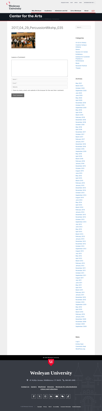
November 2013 (81, 217)
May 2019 (79, 110)
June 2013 (79, 227)
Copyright (39, 406)
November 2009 (81, 321)
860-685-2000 (70, 380)
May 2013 (79, 229)
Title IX (49, 406)
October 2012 (80, 246)
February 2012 (80, 263)
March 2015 (79, 180)
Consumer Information (66, 406)
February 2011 (80, 292)
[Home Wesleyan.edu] (51, 362)
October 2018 (80, 124)
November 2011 (81, 270)
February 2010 (80, 314)
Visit (71, 2)
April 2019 (79, 112)
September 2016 (81, 151)
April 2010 (79, 309)
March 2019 (79, 115)
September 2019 (81, 107)
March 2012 (79, 261)
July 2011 (79, 280)
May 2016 (79, 154)
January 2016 (80, 163)
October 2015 (80, 168)
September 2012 (81, 248)
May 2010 (79, 307)
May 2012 (79, 256)
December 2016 (81, 144)
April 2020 (79, 100)
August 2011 (80, 278)
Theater (78, 68)
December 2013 (81, 214)
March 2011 (79, 290)
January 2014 (80, 212)
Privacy (45, 406)
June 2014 (79, 200)
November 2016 (81, 146)
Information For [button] (89, 2)
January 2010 (80, 316)
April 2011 (79, 287)
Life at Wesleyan (76, 10)
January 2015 (80, 185)
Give (80, 2)
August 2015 (80, 171)
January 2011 (80, 295)
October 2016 (80, 149)
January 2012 (80, 265)
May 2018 (79, 127)
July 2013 (79, 224)
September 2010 (81, 304)
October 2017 (80, 134)
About (86, 10)
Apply (76, 2)
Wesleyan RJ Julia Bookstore (66, 387)
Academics (48, 10)
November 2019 (81, 103)
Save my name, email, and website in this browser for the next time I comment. (38, 90)
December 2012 (81, 241)
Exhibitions (79, 54)
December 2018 (81, 120)
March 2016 (79, 158)
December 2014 (81, 188)
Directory (50, 387)
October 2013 (80, 219)
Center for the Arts (25, 16)
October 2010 (80, 302)
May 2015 (79, 175)
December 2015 (81, 166)
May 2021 (79, 83)
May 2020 (79, 98)
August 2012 (80, 251)
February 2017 (80, 139)
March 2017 (79, 137)
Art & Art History (81, 42)
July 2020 (79, 93)
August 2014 (80, 197)
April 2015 (79, 178)
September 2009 (81, 326)
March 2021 (79, 85)
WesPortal (42, 387)
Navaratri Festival (81, 65)
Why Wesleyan (36, 10)
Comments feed (81, 346)
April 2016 (79, 156)
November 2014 (81, 190)
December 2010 (81, 297)
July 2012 (79, 253)
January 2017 (80, 141)
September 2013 (81, 222)
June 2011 (79, 282)
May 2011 (79, 285)
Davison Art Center (82, 52)
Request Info (65, 2)
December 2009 (81, 319)
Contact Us (25, 387)
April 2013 (79, 231)
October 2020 (80, 88)
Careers (34, 387)
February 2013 (80, 236)
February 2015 (80, 183)
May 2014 (79, 202)
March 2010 (79, 312)
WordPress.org (80, 349)
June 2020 (79, 95)
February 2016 (80, 161)
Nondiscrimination (76, 406)
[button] (93, 11)
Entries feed (79, 344)
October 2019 (80, 105)
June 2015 (79, 173)
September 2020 (81, 90)
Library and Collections (49, 389)
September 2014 (81, 195)
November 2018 (81, 122)
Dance (78, 49)
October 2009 (80, 324)
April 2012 (79, 258)
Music (77, 63)
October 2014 (80, 192)
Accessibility (56, 406)
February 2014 (80, 210)
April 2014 (79, 205)
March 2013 (79, 234)
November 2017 (81, 132)
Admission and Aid (61, 10)
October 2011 (80, 273)
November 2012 (81, 244)
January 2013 (80, 239)
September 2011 (81, 275)
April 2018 (79, 129)
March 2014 (79, 207)
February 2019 (80, 117)
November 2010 (81, 299)
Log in (78, 341)
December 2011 (81, 268)
